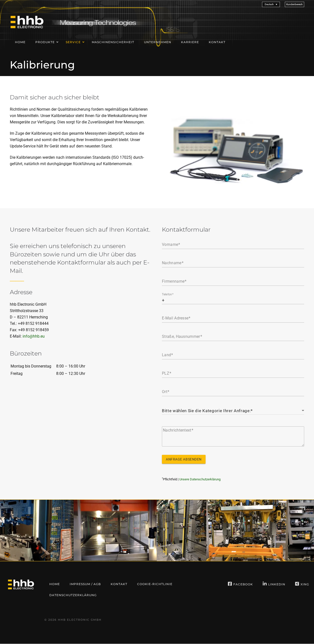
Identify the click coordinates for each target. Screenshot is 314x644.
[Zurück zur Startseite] (27, 22)
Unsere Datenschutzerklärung (200, 479)
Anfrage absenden (184, 459)
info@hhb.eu (34, 336)
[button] (294, 4)
